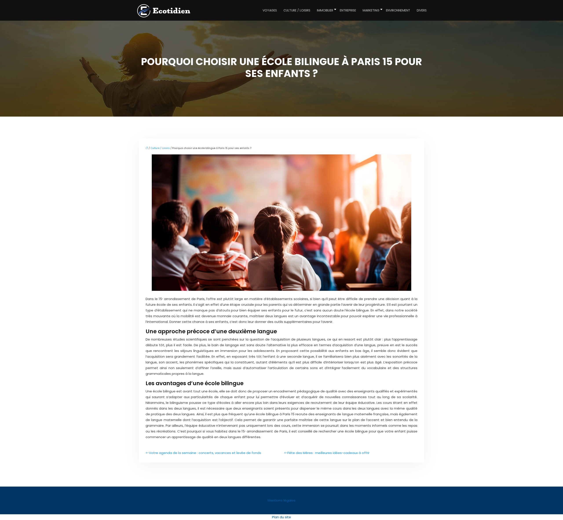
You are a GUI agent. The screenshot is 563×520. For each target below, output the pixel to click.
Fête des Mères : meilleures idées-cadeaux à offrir (328, 452)
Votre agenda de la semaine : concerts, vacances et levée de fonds (205, 452)
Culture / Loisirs (296, 10)
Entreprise (348, 10)
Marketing (371, 10)
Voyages (270, 10)
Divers (422, 10)
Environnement (398, 10)
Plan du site (281, 517)
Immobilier (325, 10)
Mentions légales (281, 500)
